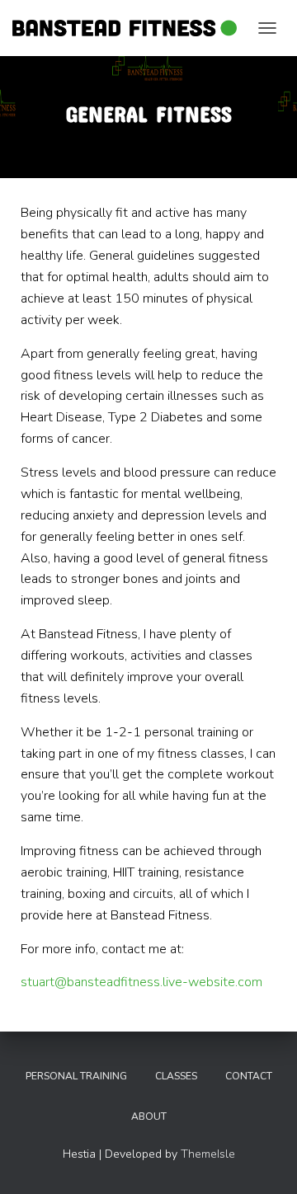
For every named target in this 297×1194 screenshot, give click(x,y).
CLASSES (176, 1076)
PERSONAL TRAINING (76, 1076)
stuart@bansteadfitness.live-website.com (141, 982)
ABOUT (149, 1116)
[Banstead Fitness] (130, 28)
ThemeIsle (208, 1154)
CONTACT (248, 1076)
